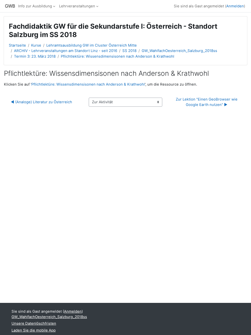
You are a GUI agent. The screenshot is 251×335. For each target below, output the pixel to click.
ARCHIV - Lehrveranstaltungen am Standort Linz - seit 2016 (65, 51)
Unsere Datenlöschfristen (34, 323)
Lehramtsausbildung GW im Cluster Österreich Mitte (91, 45)
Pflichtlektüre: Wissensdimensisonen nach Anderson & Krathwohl (117, 56)
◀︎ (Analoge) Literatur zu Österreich (41, 102)
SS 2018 (129, 51)
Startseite (17, 45)
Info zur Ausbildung (35, 6)
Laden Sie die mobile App (34, 330)
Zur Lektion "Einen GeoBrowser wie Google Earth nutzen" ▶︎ (207, 102)
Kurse (36, 45)
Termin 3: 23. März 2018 (35, 56)
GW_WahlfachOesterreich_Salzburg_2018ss (179, 51)
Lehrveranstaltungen (77, 6)
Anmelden (235, 6)
